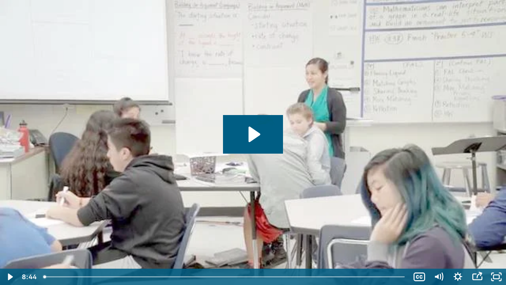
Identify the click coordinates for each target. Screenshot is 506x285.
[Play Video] (9, 277)
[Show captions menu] (419, 277)
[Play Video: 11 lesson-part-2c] (253, 134)
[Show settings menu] (457, 277)
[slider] (224, 277)
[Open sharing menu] (477, 277)
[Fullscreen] (496, 277)
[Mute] (438, 277)
